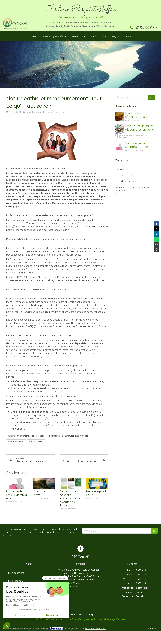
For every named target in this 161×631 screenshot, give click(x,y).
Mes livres (120, 168)
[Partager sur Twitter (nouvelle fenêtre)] (156, 228)
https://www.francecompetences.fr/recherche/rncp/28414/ (72, 326)
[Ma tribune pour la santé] (97, 483)
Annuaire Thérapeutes (95, 628)
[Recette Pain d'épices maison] (119, 116)
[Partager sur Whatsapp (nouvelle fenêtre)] (156, 239)
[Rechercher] (151, 97)
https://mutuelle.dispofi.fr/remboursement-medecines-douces (40, 226)
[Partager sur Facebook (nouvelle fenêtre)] (156, 223)
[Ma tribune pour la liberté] (44, 483)
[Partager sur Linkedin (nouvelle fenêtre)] (156, 234)
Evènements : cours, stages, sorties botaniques (134, 189)
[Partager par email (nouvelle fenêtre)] (156, 244)
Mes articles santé (125, 181)
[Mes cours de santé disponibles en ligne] (119, 129)
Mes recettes (122, 175)
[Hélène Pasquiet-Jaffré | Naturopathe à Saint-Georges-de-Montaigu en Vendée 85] (16, 23)
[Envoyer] (154, 531)
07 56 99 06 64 (147, 27)
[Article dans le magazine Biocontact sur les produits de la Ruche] (71, 483)
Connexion (152, 627)
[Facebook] (80, 548)
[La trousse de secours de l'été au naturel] (17, 483)
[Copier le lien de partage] (156, 249)
